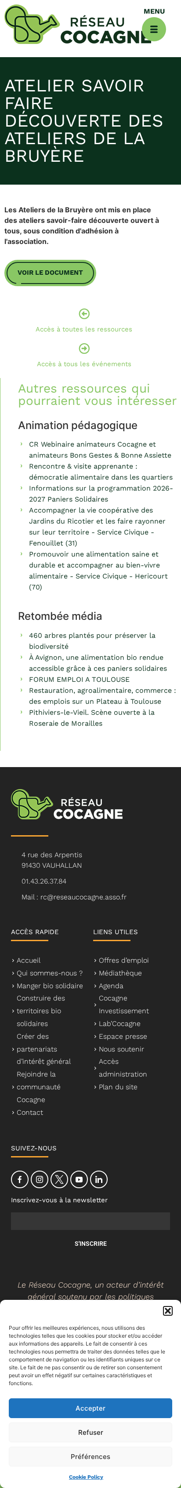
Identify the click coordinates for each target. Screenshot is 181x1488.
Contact (30, 1112)
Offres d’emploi (124, 960)
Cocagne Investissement (124, 1004)
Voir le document (50, 272)
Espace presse (123, 1036)
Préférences (90, 1456)
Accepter (90, 1408)
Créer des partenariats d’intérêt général (44, 1049)
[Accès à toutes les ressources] (84, 313)
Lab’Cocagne (120, 1023)
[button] (167, 1310)
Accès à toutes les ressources (84, 329)
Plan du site (118, 1087)
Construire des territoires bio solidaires (41, 1011)
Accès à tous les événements (84, 364)
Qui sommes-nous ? (50, 973)
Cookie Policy (86, 1477)
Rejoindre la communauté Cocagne (39, 1087)
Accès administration (123, 1067)
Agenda (111, 986)
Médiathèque (120, 973)
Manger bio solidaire (50, 986)
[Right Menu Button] (154, 29)
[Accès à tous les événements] (84, 348)
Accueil (28, 960)
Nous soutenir (121, 1049)
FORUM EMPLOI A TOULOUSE (79, 679)
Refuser (90, 1432)
